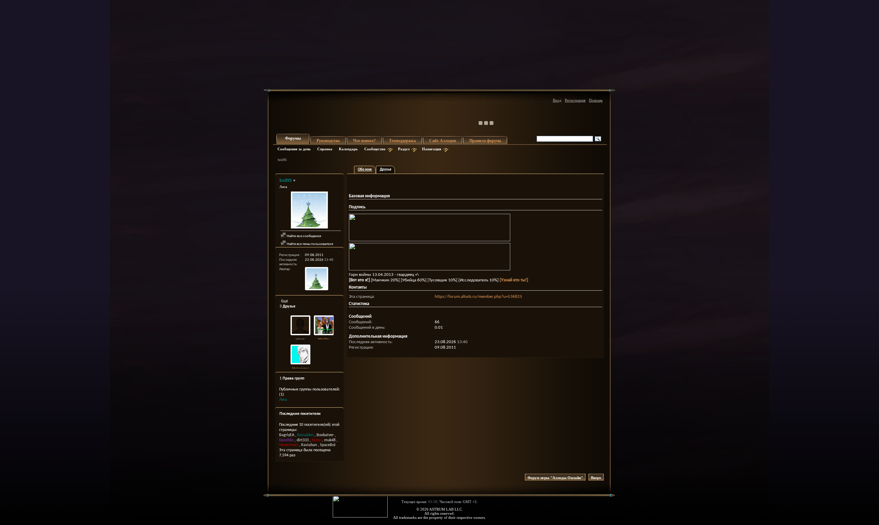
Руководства (328, 140)
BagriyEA (286, 435)
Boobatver (325, 435)
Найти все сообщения (303, 236)
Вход (557, 100)
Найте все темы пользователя (309, 244)
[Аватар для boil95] (309, 211)
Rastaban (309, 445)
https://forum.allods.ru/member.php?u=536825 (478, 296)
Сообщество (375, 149)
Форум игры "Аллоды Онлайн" (555, 478)
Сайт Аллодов (442, 140)
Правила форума (485, 140)
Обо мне (365, 170)
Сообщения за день (294, 149)
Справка (324, 149)
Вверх (596, 478)
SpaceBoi (327, 445)
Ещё (284, 301)
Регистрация (575, 100)
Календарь (348, 149)
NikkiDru (324, 339)
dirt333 (303, 440)
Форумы (293, 138)
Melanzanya (300, 369)
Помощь (596, 100)
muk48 (329, 440)
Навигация (431, 149)
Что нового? (364, 140)
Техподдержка (402, 140)
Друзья (385, 170)
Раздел (404, 149)
